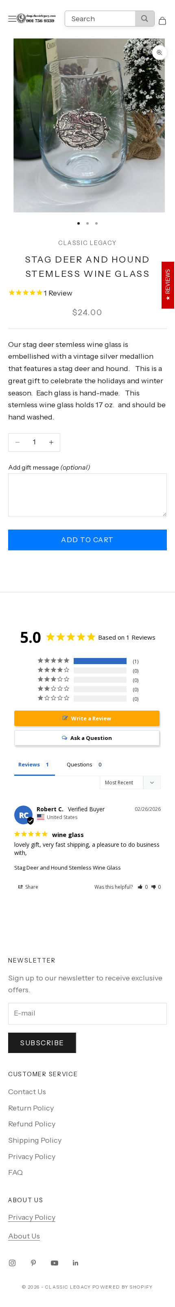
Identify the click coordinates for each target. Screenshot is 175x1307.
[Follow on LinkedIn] (76, 1263)
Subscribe (42, 1043)
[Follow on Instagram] (12, 1263)
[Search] (144, 18)
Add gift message (49, 467)
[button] (142, 886)
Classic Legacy (87, 243)
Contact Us (27, 1091)
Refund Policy (31, 1123)
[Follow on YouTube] (54, 1263)
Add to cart (87, 540)
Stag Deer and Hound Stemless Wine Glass (67, 867)
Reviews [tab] (29, 764)
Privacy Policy (31, 1156)
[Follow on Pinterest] (33, 1263)
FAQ (15, 1172)
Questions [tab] (79, 764)
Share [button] (31, 886)
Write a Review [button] (91, 718)
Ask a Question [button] (91, 738)
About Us (24, 1236)
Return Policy (31, 1108)
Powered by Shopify (122, 1287)
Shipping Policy (34, 1140)
